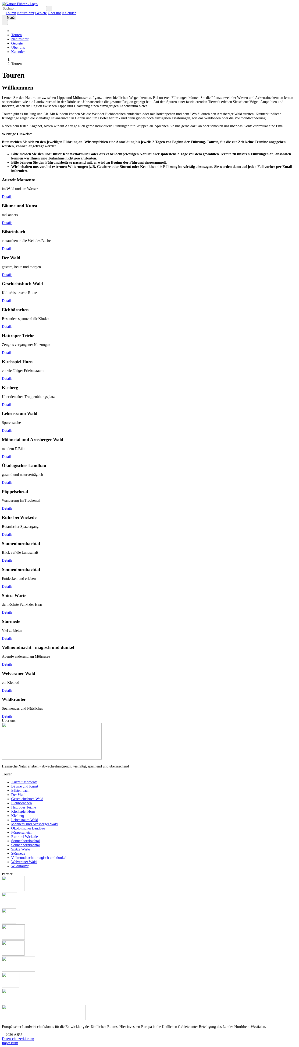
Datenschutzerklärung (18, 1039)
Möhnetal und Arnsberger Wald (34, 824)
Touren (11, 13)
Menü (10, 17)
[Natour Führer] (20, 4)
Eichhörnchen (21, 803)
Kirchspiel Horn (23, 811)
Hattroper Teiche (23, 807)
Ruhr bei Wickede (24, 837)
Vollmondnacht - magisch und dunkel (38, 858)
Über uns (54, 13)
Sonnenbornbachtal (25, 841)
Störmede (18, 853)
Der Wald (18, 795)
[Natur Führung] (12, 60)
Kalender (69, 13)
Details (7, 197)
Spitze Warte (20, 849)
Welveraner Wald (24, 862)
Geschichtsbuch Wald (27, 799)
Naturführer (25, 13)
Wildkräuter (19, 866)
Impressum (10, 1043)
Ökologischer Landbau (28, 828)
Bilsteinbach (20, 790)
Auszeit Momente (24, 782)
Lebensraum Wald (24, 820)
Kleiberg (17, 816)
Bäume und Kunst (24, 786)
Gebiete (41, 13)
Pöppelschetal (21, 832)
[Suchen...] (49, 8)
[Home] (3, 13)
